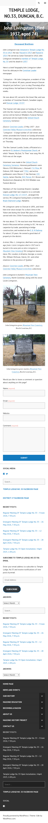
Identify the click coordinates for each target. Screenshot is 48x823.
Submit (24, 458)
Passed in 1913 (25, 52)
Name (9, 388)
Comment (10, 425)
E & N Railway (36, 230)
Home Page (8, 684)
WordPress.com (9, 818)
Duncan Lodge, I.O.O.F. (15, 103)
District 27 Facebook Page (16, 498)
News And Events (11, 690)
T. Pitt (26, 171)
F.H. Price (35, 168)
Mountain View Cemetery (12, 251)
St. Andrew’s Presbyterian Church (24, 150)
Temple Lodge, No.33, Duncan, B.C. (24, 13)
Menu (45, 3)
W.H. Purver (26, 177)
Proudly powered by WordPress (15, 815)
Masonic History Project (15, 720)
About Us (7, 714)
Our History (9, 696)
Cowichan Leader (29, 70)
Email (9, 401)
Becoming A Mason (12, 708)
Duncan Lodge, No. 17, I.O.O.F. (15, 195)
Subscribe (11, 589)
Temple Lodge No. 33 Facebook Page (20, 489)
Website (6, 413)
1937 (25, 61)
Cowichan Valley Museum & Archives (17, 129)
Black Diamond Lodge (12, 200)
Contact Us (8, 726)
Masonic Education (12, 702)
